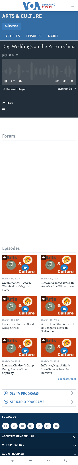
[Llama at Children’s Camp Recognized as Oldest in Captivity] (19, 347)
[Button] (7, 104)
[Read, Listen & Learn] (12, 460)
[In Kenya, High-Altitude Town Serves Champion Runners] (58, 347)
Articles (12, 36)
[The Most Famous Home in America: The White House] (58, 264)
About (53, 36)
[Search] (65, 460)
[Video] (30, 460)
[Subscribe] (56, 426)
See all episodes (67, 379)
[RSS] (39, 426)
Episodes (33, 36)
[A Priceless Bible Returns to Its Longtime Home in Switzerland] (58, 306)
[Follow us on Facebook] (5, 426)
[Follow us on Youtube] (22, 426)
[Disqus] (39, 185)
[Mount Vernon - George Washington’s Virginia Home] (19, 264)
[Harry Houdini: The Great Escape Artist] (19, 306)
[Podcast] (47, 426)
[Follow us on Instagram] (30, 426)
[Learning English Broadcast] (48, 460)
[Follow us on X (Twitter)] (14, 426)
